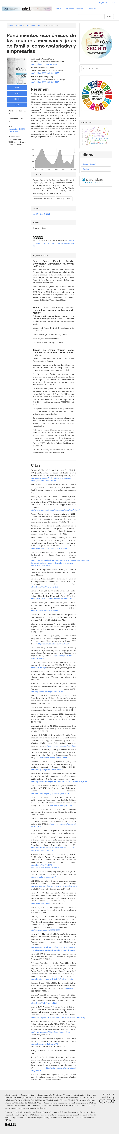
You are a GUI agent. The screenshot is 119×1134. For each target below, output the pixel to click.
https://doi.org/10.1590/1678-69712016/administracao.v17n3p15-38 (45, 866)
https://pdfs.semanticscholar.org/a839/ (44, 1044)
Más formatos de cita (43, 199)
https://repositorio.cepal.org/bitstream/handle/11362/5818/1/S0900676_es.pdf (59, 781)
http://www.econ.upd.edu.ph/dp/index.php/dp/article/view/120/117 (55, 510)
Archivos (19, 25)
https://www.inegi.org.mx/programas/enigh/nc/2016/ (50, 793)
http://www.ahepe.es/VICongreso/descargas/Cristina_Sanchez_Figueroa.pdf (59, 1017)
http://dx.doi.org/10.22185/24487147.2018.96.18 (49, 548)
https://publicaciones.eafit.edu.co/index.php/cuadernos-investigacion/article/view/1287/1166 (51, 479)
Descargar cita (63, 199)
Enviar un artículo (90, 68)
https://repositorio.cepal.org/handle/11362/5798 (48, 691)
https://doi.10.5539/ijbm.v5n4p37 (62, 805)
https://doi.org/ (70, 988)
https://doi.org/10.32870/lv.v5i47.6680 (45, 610)
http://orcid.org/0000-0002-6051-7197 (45, 82)
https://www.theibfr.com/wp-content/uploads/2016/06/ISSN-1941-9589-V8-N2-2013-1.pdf (53, 849)
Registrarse (103, 2)
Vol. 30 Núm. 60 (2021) (34, 25)
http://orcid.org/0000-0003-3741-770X (45, 64)
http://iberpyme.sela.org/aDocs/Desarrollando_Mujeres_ (51, 1032)
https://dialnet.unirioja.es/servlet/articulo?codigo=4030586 (52, 979)
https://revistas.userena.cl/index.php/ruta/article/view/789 (51, 598)
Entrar (114, 2)
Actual (58, 9)
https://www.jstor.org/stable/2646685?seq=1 (56, 757)
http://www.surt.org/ (38, 667)
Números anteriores (74, 9)
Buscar (109, 16)
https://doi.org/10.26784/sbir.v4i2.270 (44, 1003)
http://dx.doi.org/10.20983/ (41, 903)
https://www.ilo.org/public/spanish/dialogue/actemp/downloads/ (54, 886)
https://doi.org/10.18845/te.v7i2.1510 (44, 587)
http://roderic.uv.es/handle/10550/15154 (45, 930)
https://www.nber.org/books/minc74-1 (45, 877)
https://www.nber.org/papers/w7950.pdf (61, 746)
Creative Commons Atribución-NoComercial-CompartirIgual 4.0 (53, 243)
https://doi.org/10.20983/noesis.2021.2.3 (16, 130)
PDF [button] (17, 88)
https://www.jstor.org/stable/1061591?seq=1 (47, 769)
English (86, 169)
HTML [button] (17, 99)
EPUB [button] (17, 105)
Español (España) (89, 164)
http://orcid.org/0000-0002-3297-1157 (45, 73)
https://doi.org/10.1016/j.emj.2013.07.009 (53, 643)
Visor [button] (17, 93)
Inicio (10, 25)
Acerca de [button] (92, 9)
